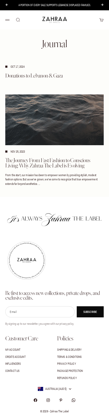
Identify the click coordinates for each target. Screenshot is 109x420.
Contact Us (12, 371)
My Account (12, 350)
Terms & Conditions (69, 357)
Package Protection (70, 371)
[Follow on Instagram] (48, 400)
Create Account (15, 357)
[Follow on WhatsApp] (73, 400)
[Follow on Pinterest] (61, 400)
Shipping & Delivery (69, 350)
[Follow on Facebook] (35, 400)
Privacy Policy (66, 364)
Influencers (13, 364)
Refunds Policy (67, 378)
